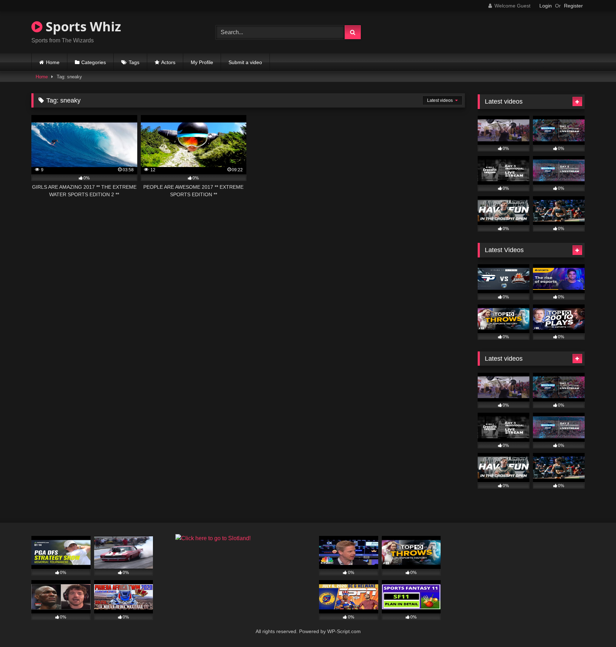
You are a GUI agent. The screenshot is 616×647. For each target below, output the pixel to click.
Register (573, 6)
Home (53, 62)
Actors (168, 62)
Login (545, 6)
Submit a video (245, 62)
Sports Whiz (81, 26)
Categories (93, 62)
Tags (134, 62)
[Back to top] (594, 626)
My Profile (202, 62)
